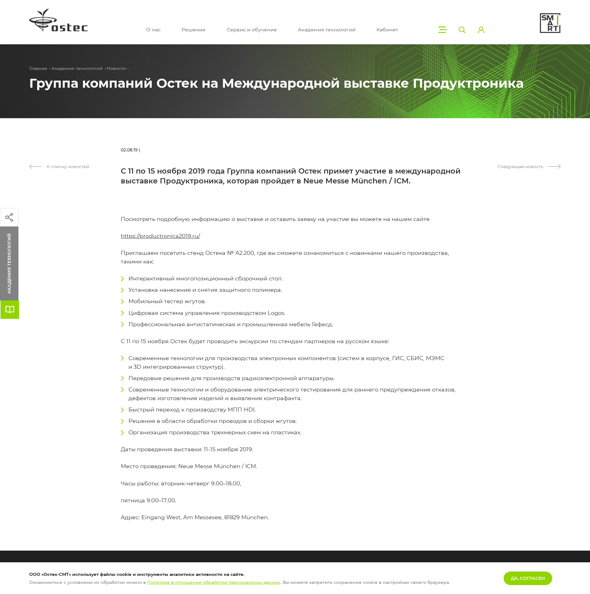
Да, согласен (528, 578)
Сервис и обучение (252, 30)
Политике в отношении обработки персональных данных (214, 582)
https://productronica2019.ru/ (160, 236)
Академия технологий (327, 30)
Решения (194, 30)
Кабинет (387, 30)
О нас (153, 30)
